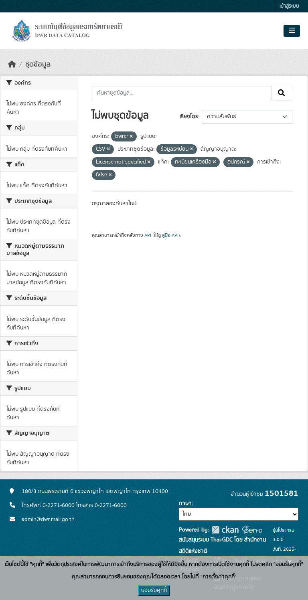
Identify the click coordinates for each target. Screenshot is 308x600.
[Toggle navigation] (292, 31)
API (147, 235)
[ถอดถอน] (131, 136)
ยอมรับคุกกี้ (154, 590)
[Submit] (282, 93)
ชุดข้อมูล (38, 64)
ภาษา (185, 503)
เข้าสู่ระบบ (289, 6)
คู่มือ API (170, 235)
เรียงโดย (189, 117)
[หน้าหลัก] (12, 64)
